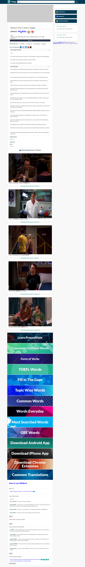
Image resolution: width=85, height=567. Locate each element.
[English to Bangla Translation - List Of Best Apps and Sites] (34, 491)
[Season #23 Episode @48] (46, 559)
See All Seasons (12, 563)
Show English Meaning (30, 49)
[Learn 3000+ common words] (30, 405)
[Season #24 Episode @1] (42, 559)
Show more (30, 40)
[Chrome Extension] (30, 468)
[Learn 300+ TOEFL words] (30, 374)
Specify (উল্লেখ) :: (13, 504)
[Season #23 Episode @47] (48, 559)
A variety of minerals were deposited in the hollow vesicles (25, 512)
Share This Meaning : (15, 47)
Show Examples (30, 66)
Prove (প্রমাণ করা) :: (14, 501)
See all (10, 516)
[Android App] (30, 447)
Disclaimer (71, 43)
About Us (62, 43)
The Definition (22, 43)
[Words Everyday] (30, 416)
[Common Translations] (30, 479)
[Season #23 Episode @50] (43, 559)
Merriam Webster (37, 43)
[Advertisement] (29, 13)
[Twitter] (23, 47)
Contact (76, 43)
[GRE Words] (30, 437)
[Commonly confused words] (30, 353)
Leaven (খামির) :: (13, 534)
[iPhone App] (30, 458)
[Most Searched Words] (30, 426)
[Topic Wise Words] (30, 395)
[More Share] (31, 47)
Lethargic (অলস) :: (13, 548)
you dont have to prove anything (20, 501)
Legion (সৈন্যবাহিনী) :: (14, 543)
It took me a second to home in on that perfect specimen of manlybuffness (29, 509)
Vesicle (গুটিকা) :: (13, 512)
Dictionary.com (29, 43)
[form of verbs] (30, 363)
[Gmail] (28, 47)
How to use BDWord (18, 483)
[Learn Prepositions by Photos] (30, 342)
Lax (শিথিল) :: (12, 529)
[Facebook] (21, 47)
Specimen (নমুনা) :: (14, 509)
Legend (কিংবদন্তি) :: (14, 539)
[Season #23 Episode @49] (45, 559)
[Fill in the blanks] (30, 384)
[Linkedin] (26, 47)
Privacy (66, 43)
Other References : (14, 43)
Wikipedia (43, 43)
